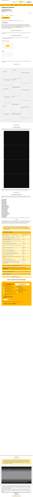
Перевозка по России (20, 5)
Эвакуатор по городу (20, 287)
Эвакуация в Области (12, 5)
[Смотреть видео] (16, 138)
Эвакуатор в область (20, 292)
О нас (2, 5)
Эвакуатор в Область (20, 288)
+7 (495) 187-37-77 (29, 1)
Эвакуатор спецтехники (16, 5)
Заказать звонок (5, 17)
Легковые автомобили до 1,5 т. (8, 288)
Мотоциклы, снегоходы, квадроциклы (9, 287)
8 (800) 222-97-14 (29, 2)
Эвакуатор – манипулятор (24, 5)
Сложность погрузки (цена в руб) (8, 271)
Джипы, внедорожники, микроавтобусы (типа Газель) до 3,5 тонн (10, 294)
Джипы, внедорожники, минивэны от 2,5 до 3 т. (10, 292)
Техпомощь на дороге (28, 5)
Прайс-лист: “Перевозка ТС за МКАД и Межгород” (11, 265)
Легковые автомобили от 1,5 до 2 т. (9, 289)
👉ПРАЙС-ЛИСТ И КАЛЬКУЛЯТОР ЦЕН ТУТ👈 (16, 30)
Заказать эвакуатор (16, 64)
